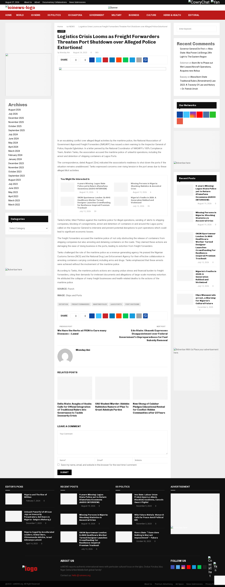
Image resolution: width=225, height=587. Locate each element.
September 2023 (16, 176)
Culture (151, 15)
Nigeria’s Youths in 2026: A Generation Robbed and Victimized (143, 200)
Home (8, 15)
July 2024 (13, 134)
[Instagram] (183, 567)
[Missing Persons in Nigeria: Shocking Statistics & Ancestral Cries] (121, 187)
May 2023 (13, 192)
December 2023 (16, 163)
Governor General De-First (192, 49)
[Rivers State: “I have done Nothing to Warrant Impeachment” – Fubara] (124, 536)
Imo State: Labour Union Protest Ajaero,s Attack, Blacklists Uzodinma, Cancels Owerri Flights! (148, 498)
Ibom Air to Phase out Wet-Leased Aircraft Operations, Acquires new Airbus (196, 67)
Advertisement (180, 486)
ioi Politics (54, 15)
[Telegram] (194, 567)
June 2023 (13, 188)
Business (134, 15)
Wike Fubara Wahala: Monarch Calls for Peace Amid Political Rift (149, 517)
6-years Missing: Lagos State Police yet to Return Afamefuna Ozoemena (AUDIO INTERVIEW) (92, 186)
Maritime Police (100, 304)
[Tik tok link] (185, 2)
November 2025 (16, 122)
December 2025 (16, 118)
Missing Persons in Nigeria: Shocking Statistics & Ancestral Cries (146, 186)
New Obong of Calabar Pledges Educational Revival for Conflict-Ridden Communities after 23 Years (149, 408)
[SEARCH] (213, 29)
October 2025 (15, 126)
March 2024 (14, 151)
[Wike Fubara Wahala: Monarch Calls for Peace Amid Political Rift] (124, 519)
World (20, 15)
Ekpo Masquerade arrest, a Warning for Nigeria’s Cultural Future (206, 299)
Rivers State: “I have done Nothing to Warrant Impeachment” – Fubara (146, 535)
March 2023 (14, 200)
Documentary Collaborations (55, 2)
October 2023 (15, 171)
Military (116, 15)
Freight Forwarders (80, 304)
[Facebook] (172, 567)
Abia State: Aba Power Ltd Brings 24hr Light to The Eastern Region (196, 53)
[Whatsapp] (199, 567)
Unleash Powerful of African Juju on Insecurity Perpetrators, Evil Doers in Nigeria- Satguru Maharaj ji (38, 516)
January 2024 (15, 159)
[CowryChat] (210, 567)
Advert (37, 2)
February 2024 (15, 155)
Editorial (193, 15)
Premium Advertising (164, 584)
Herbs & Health (172, 15)
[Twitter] (178, 567)
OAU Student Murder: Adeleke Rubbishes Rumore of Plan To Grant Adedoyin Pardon (112, 406)
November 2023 (16, 167)
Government (96, 15)
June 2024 (13, 138)
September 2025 (16, 130)
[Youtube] (189, 567)
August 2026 (14, 110)
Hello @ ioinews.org (81, 575)
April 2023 (13, 196)
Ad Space (180, 584)
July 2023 (13, 184)
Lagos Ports (116, 304)
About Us (28, 2)
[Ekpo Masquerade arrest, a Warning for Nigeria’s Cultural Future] (185, 299)
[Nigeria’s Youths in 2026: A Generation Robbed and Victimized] (121, 201)
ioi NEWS (35, 15)
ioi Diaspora (75, 15)
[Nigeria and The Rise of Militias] (13, 498)
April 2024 (13, 147)
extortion (63, 304)
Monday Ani (65, 53)
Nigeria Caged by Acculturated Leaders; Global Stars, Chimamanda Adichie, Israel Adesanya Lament (39, 536)
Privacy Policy (211, 584)
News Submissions (77, 2)
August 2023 (14, 180)
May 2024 (13, 143)
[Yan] (215, 567)
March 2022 (14, 204)
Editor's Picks (14, 486)
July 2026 (13, 114)
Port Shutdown (132, 304)
